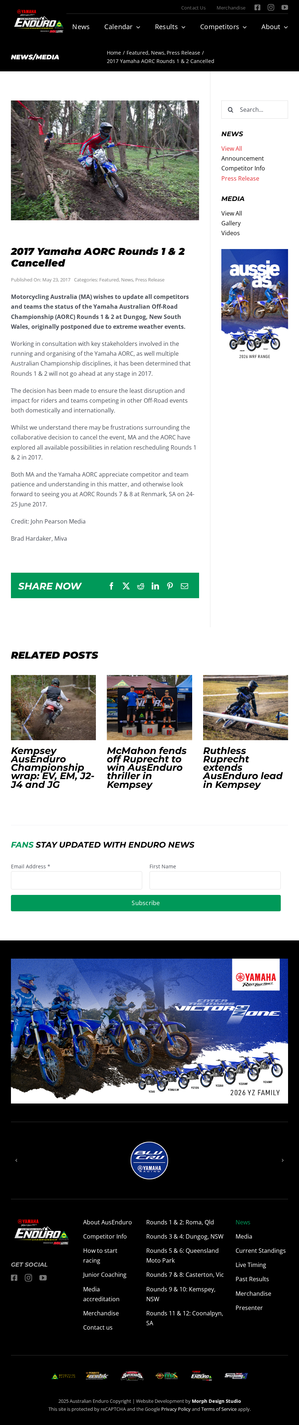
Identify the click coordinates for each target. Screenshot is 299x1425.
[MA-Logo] (63, 1376)
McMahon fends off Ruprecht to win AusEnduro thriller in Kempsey (149, 707)
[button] (16, 1160)
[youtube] (284, 7)
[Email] (184, 586)
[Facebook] (111, 586)
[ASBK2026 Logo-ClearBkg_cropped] (97, 1375)
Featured (109, 279)
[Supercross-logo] (132, 1374)
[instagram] (271, 7)
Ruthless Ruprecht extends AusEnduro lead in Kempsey (245, 707)
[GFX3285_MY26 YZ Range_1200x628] (149, 963)
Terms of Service (219, 1409)
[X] (126, 586)
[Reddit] (140, 586)
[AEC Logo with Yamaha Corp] (201, 1373)
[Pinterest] (170, 586)
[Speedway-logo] (236, 1376)
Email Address (30, 866)
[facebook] (257, 7)
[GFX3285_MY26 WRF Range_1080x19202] (254, 254)
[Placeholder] (167, 1374)
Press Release (149, 279)
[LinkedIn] (155, 586)
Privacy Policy (176, 1409)
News (127, 279)
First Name (163, 866)
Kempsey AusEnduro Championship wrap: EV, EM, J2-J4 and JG (54, 707)
